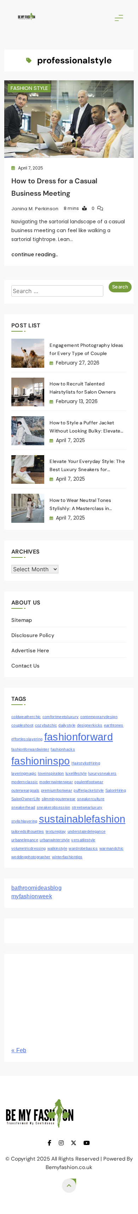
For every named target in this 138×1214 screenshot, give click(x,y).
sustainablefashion (82, 819)
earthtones (113, 725)
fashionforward (78, 737)
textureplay (56, 831)
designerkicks (90, 725)
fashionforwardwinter (30, 749)
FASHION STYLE (29, 88)
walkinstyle (57, 848)
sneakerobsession (53, 807)
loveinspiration (51, 773)
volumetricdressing (28, 848)
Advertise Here (30, 650)
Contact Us (25, 665)
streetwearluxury (87, 807)
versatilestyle (83, 840)
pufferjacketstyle (89, 790)
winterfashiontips (67, 857)
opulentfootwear (88, 782)
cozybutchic (46, 725)
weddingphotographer (31, 857)
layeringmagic (23, 773)
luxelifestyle (76, 773)
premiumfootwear (57, 790)
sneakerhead (23, 807)
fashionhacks (63, 749)
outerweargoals (25, 790)
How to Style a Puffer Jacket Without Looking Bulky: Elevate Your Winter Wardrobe (85, 431)
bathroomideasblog (36, 888)
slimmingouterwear (59, 799)
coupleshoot (22, 725)
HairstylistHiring (85, 763)
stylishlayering (24, 821)
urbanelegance (24, 840)
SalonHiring (115, 790)
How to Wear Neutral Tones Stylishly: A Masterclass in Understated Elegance (80, 508)
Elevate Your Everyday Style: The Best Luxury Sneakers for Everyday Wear (87, 469)
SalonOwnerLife (25, 799)
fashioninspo (40, 761)
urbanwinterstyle (55, 840)
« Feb (19, 1050)
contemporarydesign (98, 717)
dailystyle (66, 725)
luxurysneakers (102, 773)
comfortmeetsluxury (60, 717)
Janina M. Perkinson (35, 208)
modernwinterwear (56, 782)
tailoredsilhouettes (27, 831)
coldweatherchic (26, 717)
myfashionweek (31, 896)
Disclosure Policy (32, 635)
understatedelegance (87, 831)
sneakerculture (90, 799)
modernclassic (24, 782)
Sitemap (21, 620)
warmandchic (111, 848)
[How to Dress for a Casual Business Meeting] (69, 119)
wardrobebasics (83, 848)
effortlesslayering (26, 739)
